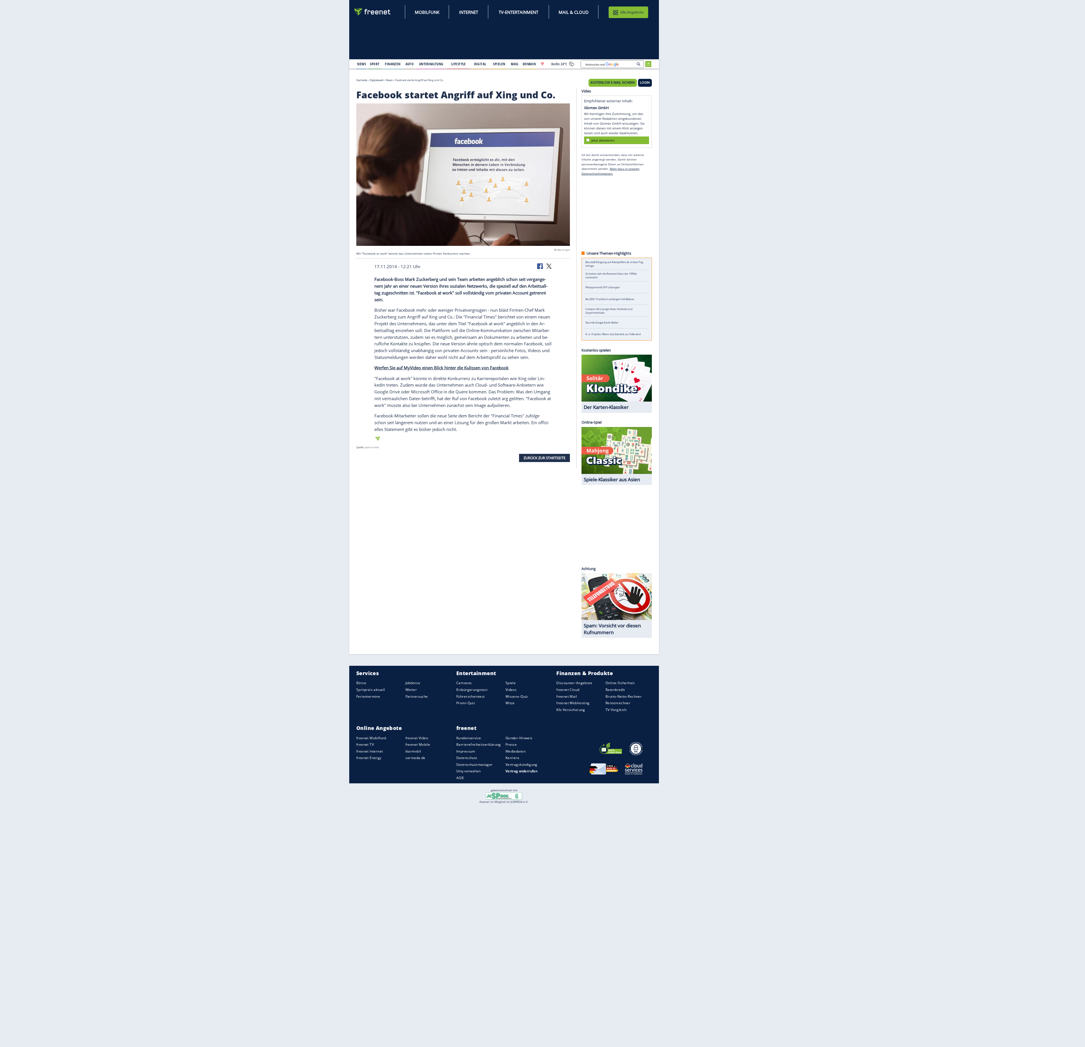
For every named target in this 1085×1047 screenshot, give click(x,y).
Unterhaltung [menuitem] (431, 63)
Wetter (411, 690)
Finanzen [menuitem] (392, 63)
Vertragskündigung (521, 764)
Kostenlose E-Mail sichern (613, 82)
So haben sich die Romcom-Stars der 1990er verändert (611, 275)
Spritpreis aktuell (370, 690)
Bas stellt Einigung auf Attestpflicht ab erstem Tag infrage (614, 264)
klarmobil (413, 751)
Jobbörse (412, 683)
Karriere (512, 758)
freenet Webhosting (572, 703)
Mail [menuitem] (515, 63)
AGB (460, 778)
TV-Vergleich (616, 710)
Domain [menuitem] (529, 63)
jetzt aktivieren (603, 140)
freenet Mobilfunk (371, 738)
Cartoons (464, 683)
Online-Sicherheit (620, 683)
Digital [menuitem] (480, 63)
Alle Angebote (631, 12)
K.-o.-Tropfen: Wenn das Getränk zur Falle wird (613, 334)
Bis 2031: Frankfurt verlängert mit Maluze (609, 299)
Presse (511, 745)
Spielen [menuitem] (499, 63)
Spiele (510, 683)
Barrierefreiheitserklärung (478, 745)
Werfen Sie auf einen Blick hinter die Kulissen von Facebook (441, 367)
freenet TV (365, 745)
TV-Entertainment (518, 12)
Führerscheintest (470, 696)
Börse (361, 683)
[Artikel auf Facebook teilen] (540, 266)
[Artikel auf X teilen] (549, 266)
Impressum (465, 751)
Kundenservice (468, 738)
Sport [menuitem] (374, 63)
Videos (511, 690)
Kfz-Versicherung (570, 710)
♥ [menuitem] (542, 64)
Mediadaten (515, 751)
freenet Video (416, 738)
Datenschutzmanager (474, 764)
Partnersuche (416, 696)
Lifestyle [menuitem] (458, 63)
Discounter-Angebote (574, 683)
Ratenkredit (615, 690)
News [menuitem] (361, 63)
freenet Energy (368, 758)
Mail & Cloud (574, 12)
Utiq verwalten (468, 771)
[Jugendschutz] (504, 796)
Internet (468, 12)
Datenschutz (467, 758)
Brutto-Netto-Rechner (624, 696)
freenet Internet (369, 751)
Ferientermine (368, 696)
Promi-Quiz (465, 703)
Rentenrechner (618, 703)
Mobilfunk (427, 12)
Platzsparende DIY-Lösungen (602, 287)
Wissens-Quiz (516, 696)
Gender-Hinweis (519, 738)
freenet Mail (566, 696)
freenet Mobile (417, 745)
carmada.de (415, 758)
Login (645, 82)
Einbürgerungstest (471, 690)
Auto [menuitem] (409, 63)
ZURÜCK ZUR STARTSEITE (544, 457)
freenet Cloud (567, 690)
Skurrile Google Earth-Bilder (602, 322)
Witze (510, 703)
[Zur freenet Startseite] (373, 11)
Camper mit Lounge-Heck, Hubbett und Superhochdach (609, 311)
